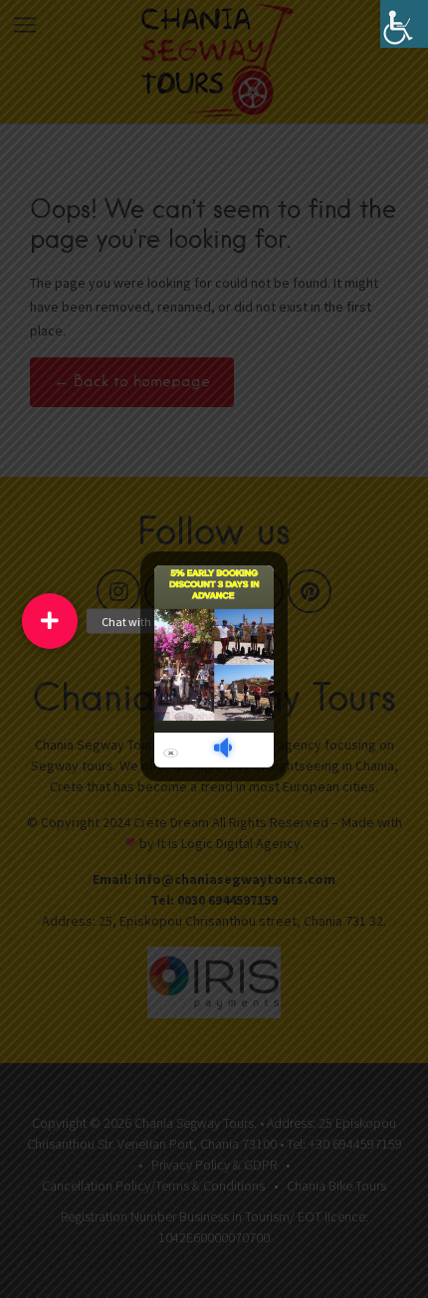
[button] (50, 621)
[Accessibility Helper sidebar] (404, 24)
